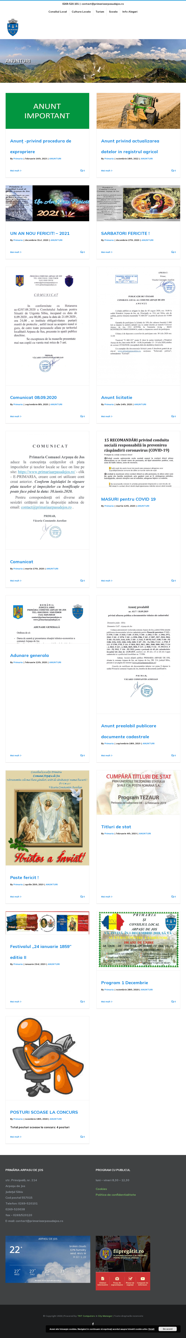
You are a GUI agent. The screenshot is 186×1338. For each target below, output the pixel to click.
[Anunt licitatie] (138, 326)
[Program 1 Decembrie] (138, 941)
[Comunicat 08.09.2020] (47, 326)
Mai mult (14, 170)
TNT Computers (86, 1316)
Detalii (151, 1329)
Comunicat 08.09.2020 (33, 397)
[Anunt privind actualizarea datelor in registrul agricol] (138, 111)
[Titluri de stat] (138, 792)
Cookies (101, 1189)
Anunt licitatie (116, 397)
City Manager (105, 1316)
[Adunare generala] (47, 619)
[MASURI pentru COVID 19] (138, 459)
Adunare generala (29, 655)
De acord (167, 1329)
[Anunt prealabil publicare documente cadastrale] (138, 654)
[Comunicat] (47, 490)
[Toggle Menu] (178, 27)
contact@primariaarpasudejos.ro (103, 3)
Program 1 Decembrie (124, 982)
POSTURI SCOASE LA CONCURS (44, 1112)
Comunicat (21, 561)
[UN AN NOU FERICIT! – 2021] (47, 203)
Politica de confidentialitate (116, 1194)
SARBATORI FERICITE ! (125, 233)
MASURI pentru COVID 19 (128, 499)
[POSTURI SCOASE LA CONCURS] (47, 1058)
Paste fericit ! (24, 877)
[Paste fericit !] (47, 818)
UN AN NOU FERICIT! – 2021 (39, 233)
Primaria (18, 158)
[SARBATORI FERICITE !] (138, 203)
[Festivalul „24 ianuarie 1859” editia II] (47, 923)
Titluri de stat (116, 826)
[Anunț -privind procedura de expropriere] (47, 111)
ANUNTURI (55, 158)
